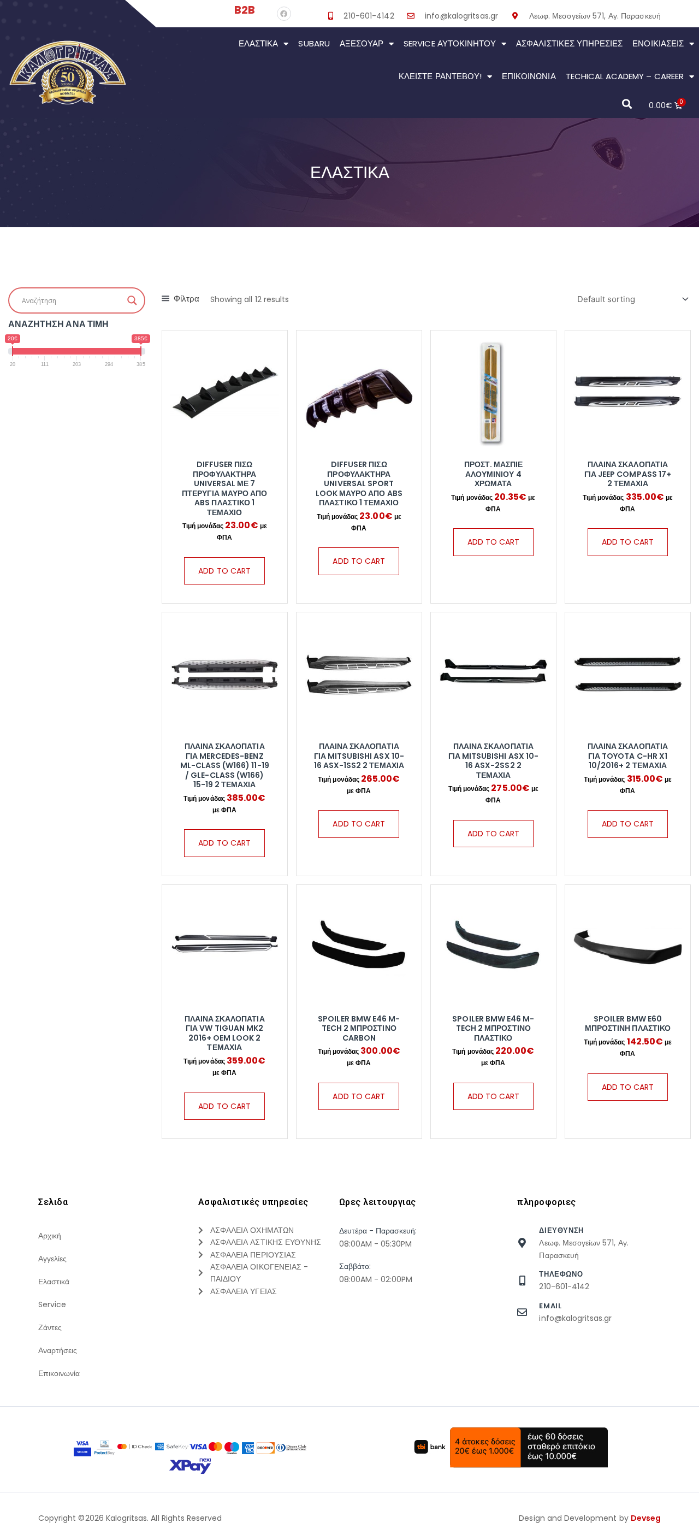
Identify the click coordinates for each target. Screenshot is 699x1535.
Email (550, 1306)
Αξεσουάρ (361, 43)
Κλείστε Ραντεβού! (440, 76)
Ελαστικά (258, 43)
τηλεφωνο (561, 1274)
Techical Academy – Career (625, 76)
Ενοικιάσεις (658, 43)
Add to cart (224, 570)
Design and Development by (590, 1518)
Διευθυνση (561, 1230)
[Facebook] (284, 14)
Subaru (313, 43)
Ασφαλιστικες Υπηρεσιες (569, 43)
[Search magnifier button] (132, 300)
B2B (244, 9)
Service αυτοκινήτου (450, 43)
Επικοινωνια (529, 76)
